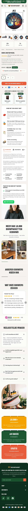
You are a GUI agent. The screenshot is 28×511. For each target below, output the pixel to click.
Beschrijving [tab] (8, 149)
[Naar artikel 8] (21, 37)
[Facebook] (13, 498)
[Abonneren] (24, 479)
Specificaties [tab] (18, 149)
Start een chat (9, 201)
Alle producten (9, 49)
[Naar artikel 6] (10, 37)
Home (3, 49)
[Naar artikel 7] (15, 37)
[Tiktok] (3, 498)
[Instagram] (8, 498)
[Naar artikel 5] (4, 37)
